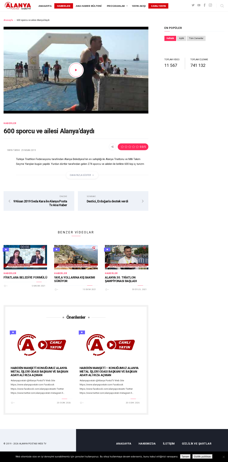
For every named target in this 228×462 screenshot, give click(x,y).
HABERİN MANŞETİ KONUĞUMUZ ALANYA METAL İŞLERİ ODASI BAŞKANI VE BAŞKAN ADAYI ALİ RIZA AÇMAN (39, 371)
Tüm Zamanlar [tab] (196, 38)
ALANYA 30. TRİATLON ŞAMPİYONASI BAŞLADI (121, 279)
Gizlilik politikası (202, 456)
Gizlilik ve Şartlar (197, 443)
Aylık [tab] (181, 38)
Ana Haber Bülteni (89, 5)
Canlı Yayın (158, 5)
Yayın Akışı (139, 5)
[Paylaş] (112, 146)
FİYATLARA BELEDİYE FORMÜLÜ (25, 277)
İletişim (169, 443)
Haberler (63, 5)
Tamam (185, 456)
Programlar (116, 5)
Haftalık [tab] (170, 38)
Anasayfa (45, 5)
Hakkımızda (147, 443)
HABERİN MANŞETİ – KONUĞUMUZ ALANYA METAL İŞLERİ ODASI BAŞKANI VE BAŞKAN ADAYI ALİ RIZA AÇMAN (109, 371)
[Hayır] (223, 457)
